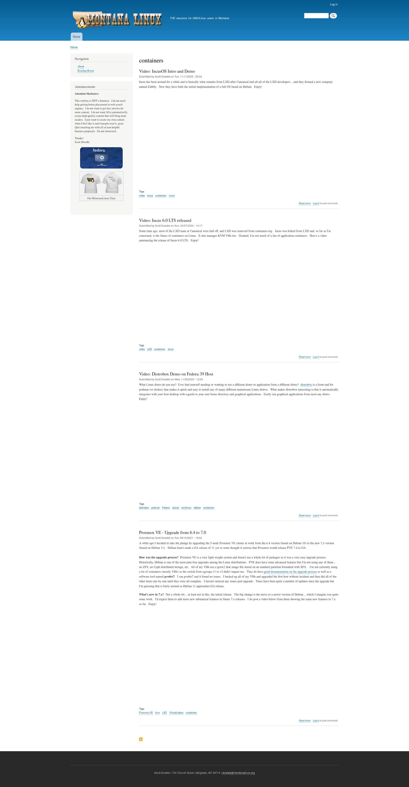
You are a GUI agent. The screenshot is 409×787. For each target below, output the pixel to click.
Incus (150, 195)
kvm (157, 712)
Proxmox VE (146, 712)
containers (160, 195)
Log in (334, 4)
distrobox (306, 384)
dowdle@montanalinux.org (238, 772)
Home (76, 37)
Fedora (166, 507)
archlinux (186, 507)
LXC (164, 712)
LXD (149, 349)
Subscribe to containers (141, 740)
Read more (305, 203)
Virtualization (176, 712)
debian (197, 507)
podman (155, 507)
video (142, 195)
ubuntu (175, 507)
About (81, 66)
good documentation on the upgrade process (290, 571)
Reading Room (86, 70)
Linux (172, 195)
